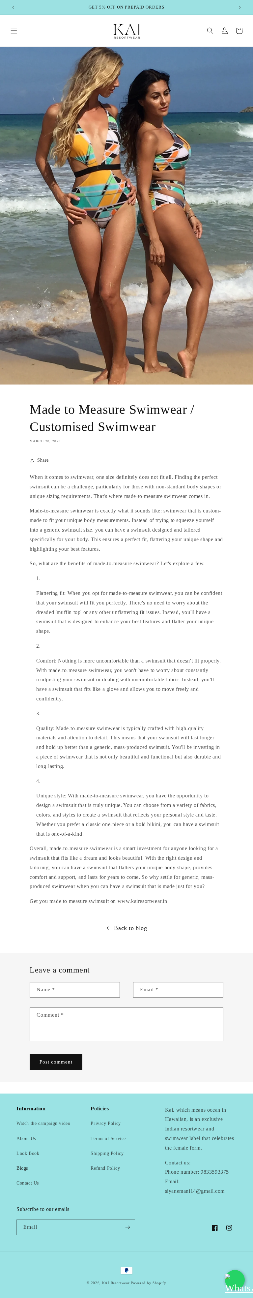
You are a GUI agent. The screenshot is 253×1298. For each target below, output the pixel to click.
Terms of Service (108, 1138)
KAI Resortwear (116, 1283)
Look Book (27, 1153)
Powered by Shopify (148, 1283)
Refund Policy (105, 1168)
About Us (26, 1138)
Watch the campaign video (43, 1123)
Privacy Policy (106, 1123)
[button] (14, 30)
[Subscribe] (127, 1227)
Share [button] (43, 460)
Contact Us (27, 1183)
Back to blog (130, 928)
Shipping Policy (107, 1153)
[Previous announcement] (13, 7)
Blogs (22, 1168)
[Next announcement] (240, 7)
